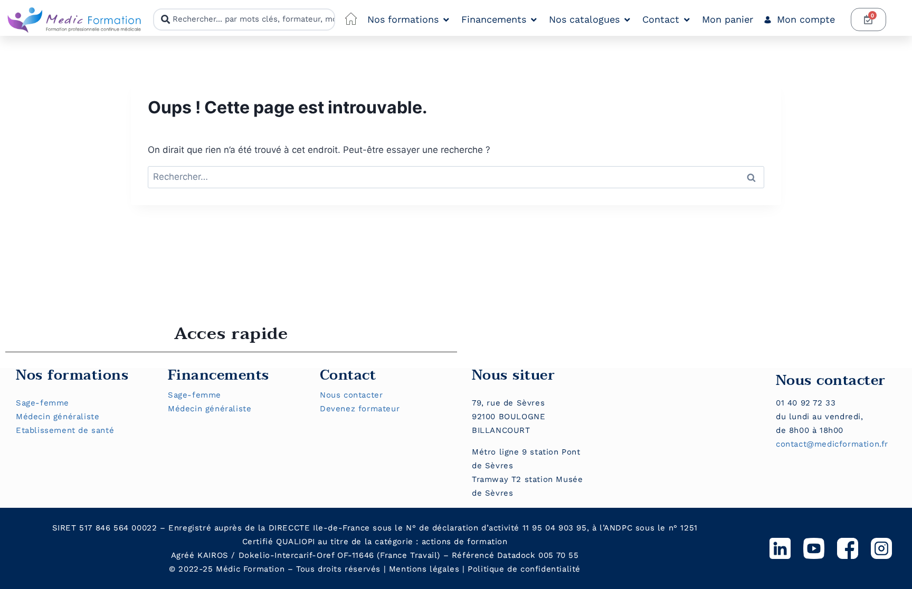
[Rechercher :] (456, 176)
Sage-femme (42, 403)
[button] (409, 19)
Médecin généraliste (57, 416)
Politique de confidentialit (521, 569)
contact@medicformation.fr (832, 444)
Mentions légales (424, 569)
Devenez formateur (360, 408)
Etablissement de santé (65, 430)
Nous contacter (351, 395)
